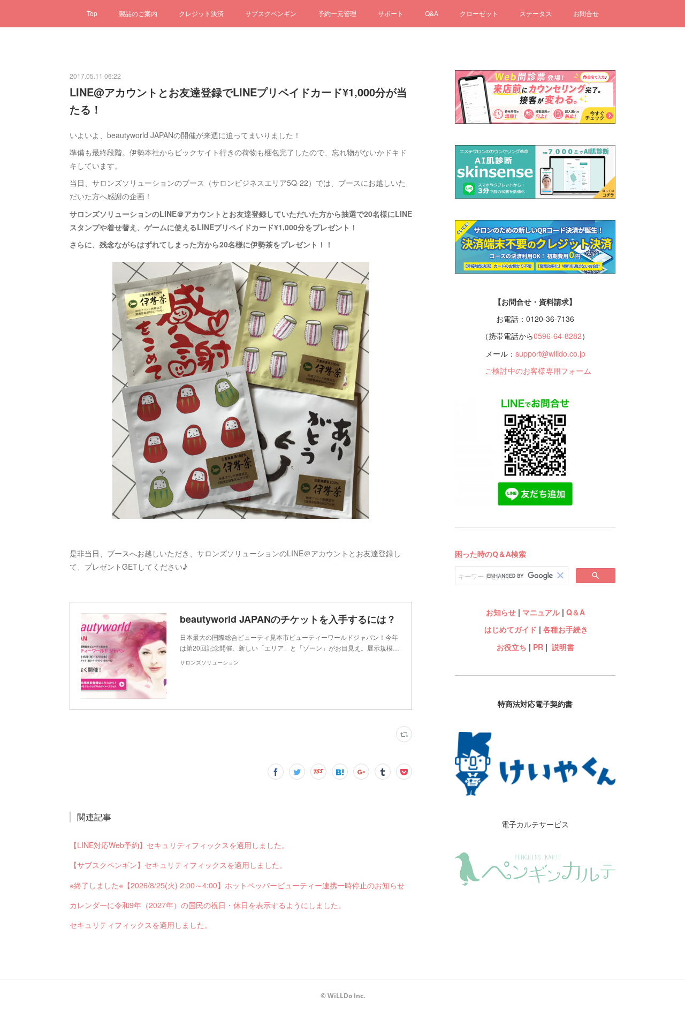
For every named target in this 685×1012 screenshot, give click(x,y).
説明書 (563, 646)
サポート (391, 13)
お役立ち (512, 646)
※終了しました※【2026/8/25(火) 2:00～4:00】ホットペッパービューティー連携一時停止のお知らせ (237, 885)
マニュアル (541, 612)
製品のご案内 (138, 13)
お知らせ (501, 612)
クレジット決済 (201, 13)
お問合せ (586, 13)
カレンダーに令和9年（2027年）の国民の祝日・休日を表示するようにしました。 (208, 905)
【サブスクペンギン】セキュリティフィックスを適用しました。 (178, 864)
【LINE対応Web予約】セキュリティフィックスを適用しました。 (179, 845)
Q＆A (575, 612)
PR (538, 646)
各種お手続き (565, 629)
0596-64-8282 (558, 335)
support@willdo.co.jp (550, 353)
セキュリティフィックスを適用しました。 (141, 924)
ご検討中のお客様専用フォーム (538, 370)
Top (92, 13)
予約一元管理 (337, 13)
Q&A (431, 13)
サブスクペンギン (270, 13)
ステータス (536, 13)
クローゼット (479, 13)
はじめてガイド (509, 629)
